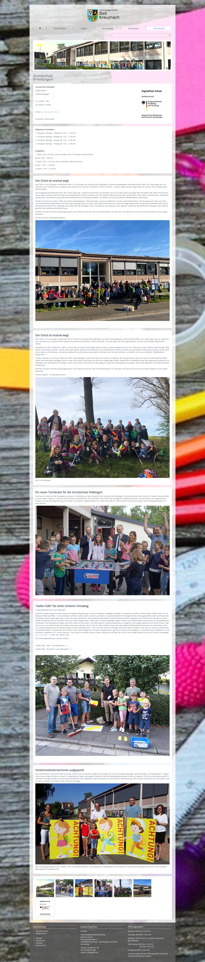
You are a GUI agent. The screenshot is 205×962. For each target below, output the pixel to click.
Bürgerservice (41, 933)
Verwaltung (107, 28)
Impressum (40, 940)
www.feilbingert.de (43, 635)
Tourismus (133, 28)
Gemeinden (159, 28)
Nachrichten (60, 28)
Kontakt (39, 938)
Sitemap (39, 943)
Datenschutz (41, 945)
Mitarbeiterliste (42, 931)
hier (66, 645)
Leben (84, 28)
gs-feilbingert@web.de (50, 112)
